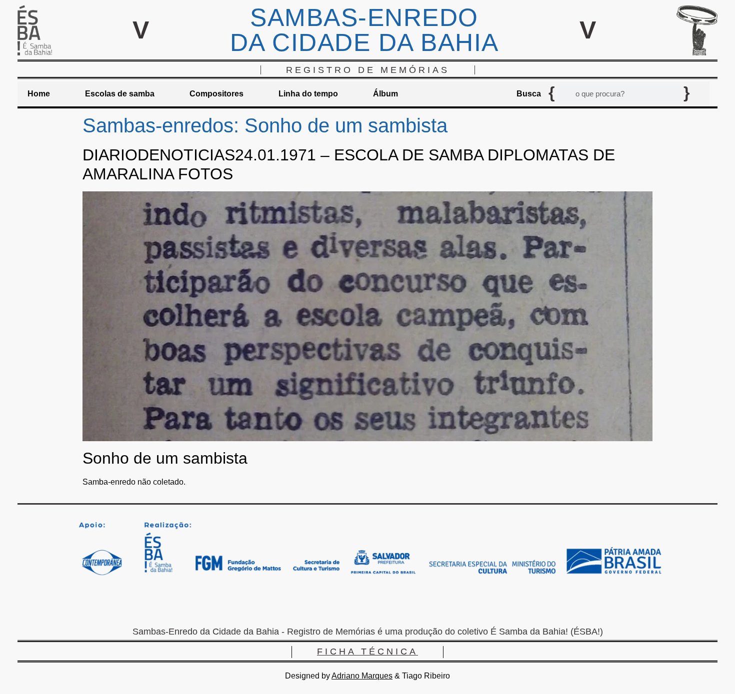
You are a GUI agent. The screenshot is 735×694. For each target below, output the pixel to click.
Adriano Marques (362, 676)
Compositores (217, 93)
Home (39, 93)
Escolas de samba (119, 93)
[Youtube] (397, 604)
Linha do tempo (308, 93)
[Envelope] (337, 604)
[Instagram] (367, 604)
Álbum (385, 93)
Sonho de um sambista (165, 458)
